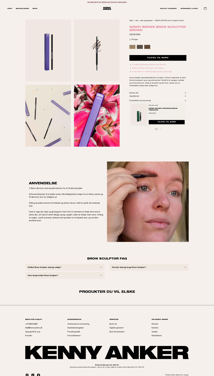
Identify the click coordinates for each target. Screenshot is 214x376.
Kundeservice (74, 319)
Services (113, 319)
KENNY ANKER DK (177, 375)
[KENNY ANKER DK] (107, 8)
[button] (22, 8)
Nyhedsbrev (157, 336)
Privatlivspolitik (73, 332)
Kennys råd (133, 93)
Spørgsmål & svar (32, 332)
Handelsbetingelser (75, 328)
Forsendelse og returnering (140, 100)
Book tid (113, 324)
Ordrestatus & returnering (78, 324)
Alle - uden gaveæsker (144, 21)
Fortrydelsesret (74, 336)
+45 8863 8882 (31, 324)
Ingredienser (134, 96)
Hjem (131, 21)
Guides (155, 332)
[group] (107, 2)
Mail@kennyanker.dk (33, 328)
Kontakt (28, 336)
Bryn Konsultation (116, 332)
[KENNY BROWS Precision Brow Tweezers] (139, 114)
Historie (155, 324)
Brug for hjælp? (33, 319)
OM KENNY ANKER (160, 319)
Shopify (186, 375)
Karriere (155, 328)
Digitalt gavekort (116, 328)
